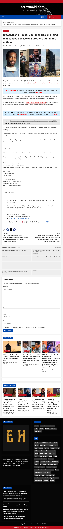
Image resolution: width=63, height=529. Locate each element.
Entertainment (8, 395)
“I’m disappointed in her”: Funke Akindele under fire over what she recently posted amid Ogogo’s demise (38, 402)
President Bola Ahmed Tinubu (42, 472)
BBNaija (37, 426)
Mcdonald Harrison (9, 46)
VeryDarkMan (38, 480)
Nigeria (36, 464)
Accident (55, 442)
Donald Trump (43, 453)
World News (38, 431)
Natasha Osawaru (45, 461)
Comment (6, 286)
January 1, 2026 (44, 222)
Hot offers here (56, 17)
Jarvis (36, 459)
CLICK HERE (39, 92)
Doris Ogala (52, 453)
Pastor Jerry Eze (49, 469)
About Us (33, 524)
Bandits (41, 448)
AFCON (36, 445)
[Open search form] (45, 16)
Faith (36, 456)
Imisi (50, 456)
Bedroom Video (55, 448)
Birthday (37, 450)
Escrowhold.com (31, 7)
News (36, 428)
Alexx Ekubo (43, 445)
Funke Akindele (43, 456)
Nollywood (43, 464)
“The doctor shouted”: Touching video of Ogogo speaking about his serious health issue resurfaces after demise (53, 404)
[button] (3, 17)
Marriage (50, 459)
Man (45, 459)
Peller (56, 469)
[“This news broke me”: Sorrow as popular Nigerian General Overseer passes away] (12, 347)
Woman (52, 480)
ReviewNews (38, 527)
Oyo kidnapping (39, 469)
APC (36, 448)
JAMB (55, 456)
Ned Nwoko (55, 461)
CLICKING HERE (23, 114)
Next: (47, 237)
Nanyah (37, 461)
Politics (41, 428)
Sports (47, 428)
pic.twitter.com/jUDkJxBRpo (20, 218)
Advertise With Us (42, 524)
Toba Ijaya (37, 478)
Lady (41, 459)
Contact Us (27, 524)
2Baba (36, 442)
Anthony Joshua (53, 445)
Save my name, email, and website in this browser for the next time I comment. (25, 327)
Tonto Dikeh (45, 478)
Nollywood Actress (40, 467)
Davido (53, 450)
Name (5, 307)
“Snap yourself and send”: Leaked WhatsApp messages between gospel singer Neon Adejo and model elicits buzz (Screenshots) (9, 404)
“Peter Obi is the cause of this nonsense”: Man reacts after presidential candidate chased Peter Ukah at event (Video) (31, 358)
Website (5, 321)
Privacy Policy (19, 524)
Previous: (15, 237)
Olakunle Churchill (51, 467)
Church (48, 450)
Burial (42, 450)
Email (5, 314)
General (52, 426)
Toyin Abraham (54, 478)
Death (36, 453)
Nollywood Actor (52, 464)
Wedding (46, 480)
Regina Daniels (50, 475)
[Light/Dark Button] (42, 17)
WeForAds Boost (58, 247)
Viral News (6, 31)
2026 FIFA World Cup (45, 442)
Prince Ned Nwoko (39, 475)
